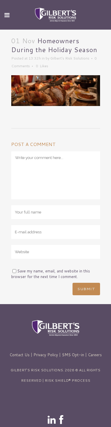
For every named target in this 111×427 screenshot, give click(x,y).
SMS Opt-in (73, 354)
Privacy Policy (45, 354)
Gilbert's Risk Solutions (69, 58)
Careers (95, 354)
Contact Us (19, 354)
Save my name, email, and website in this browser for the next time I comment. (50, 273)
